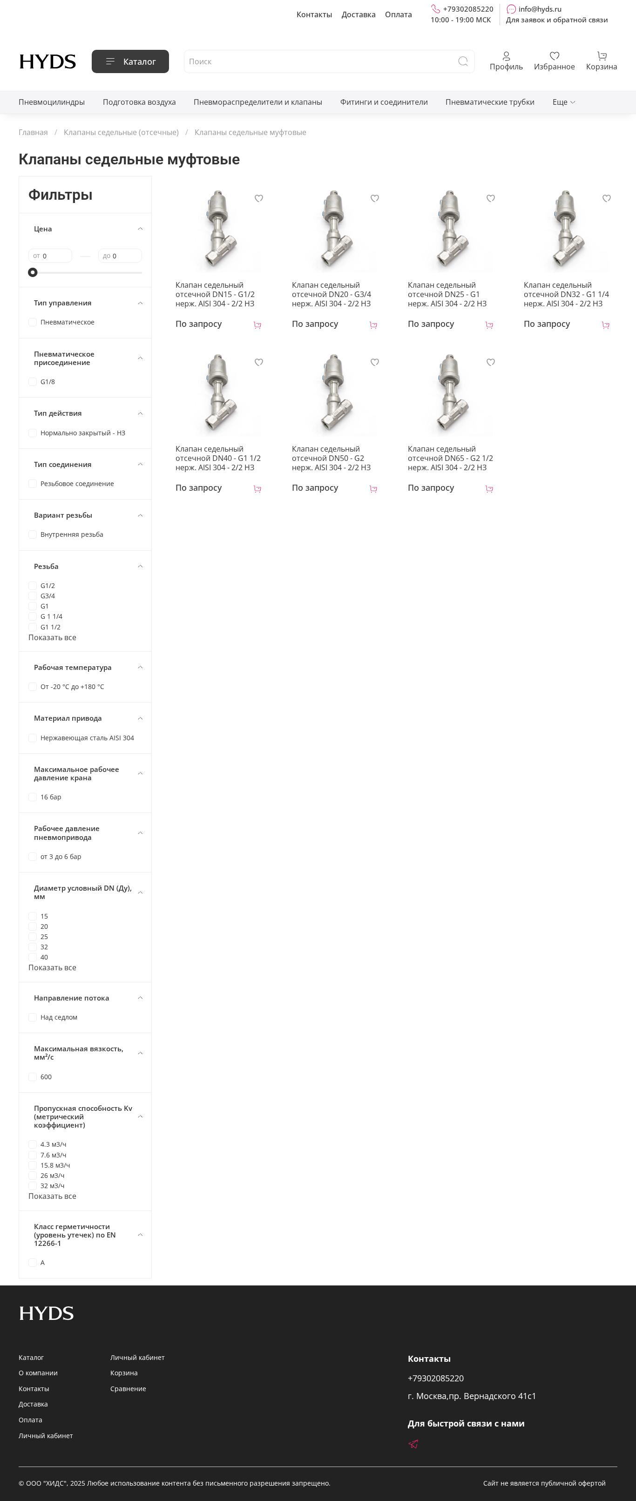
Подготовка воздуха (139, 102)
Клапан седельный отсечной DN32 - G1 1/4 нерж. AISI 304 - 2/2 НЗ (566, 294)
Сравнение (128, 1388)
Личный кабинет (46, 1435)
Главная (33, 132)
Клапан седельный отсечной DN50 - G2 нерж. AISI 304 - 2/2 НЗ (331, 458)
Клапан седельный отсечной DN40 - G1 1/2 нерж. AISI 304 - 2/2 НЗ (218, 458)
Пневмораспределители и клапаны (258, 102)
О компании (38, 1372)
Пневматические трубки (490, 102)
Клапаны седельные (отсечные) (121, 132)
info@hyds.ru (540, 9)
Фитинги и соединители (384, 102)
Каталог (139, 61)
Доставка (359, 14)
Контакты (314, 14)
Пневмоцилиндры (52, 102)
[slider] (33, 272)
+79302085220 (468, 9)
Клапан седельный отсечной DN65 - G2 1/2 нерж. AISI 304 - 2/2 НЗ (450, 458)
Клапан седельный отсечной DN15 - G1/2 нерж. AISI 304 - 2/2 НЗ (215, 294)
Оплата (398, 14)
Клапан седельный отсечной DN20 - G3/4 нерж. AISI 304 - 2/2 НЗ (331, 294)
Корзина (124, 1372)
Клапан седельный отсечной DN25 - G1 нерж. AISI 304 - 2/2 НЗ (447, 294)
